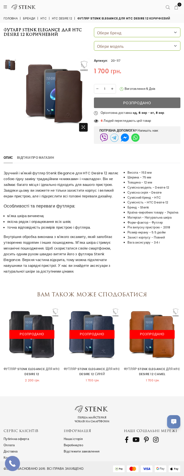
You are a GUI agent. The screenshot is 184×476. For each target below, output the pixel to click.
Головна (11, 18)
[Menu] (5, 7)
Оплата (9, 445)
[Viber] (103, 137)
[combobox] (137, 32)
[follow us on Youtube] (136, 440)
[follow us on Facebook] (126, 440)
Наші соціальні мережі (150, 430)
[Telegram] (114, 137)
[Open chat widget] (173, 421)
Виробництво (73, 445)
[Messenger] (125, 137)
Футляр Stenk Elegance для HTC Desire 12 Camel (152, 371)
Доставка (10, 451)
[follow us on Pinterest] (146, 440)
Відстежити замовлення (81, 451)
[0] (176, 7)
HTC (43, 18)
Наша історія (73, 439)
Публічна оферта (16, 439)
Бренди (29, 18)
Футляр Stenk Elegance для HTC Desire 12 (32, 371)
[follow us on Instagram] (156, 440)
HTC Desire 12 (62, 18)
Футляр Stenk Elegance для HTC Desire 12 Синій (92, 371)
